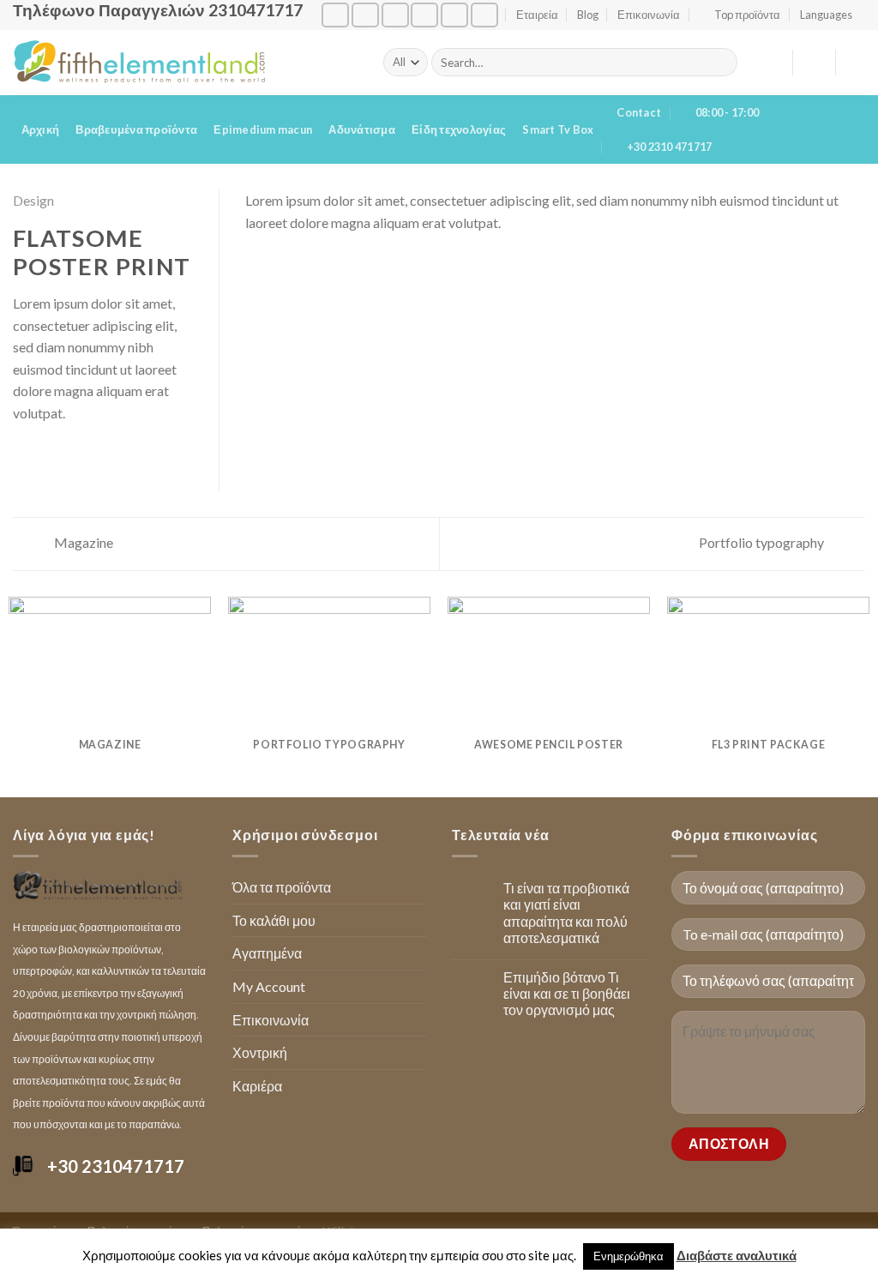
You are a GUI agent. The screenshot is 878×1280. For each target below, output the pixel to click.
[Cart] (856, 62)
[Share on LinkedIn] (107, 454)
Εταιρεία (537, 14)
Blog (587, 14)
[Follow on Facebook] (335, 15)
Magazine (82, 542)
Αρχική (40, 129)
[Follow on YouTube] (484, 15)
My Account (268, 986)
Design (33, 200)
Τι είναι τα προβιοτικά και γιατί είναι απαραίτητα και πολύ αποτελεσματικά (566, 913)
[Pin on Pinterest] (86, 454)
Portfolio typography (763, 542)
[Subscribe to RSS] (454, 15)
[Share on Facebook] (23, 454)
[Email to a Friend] (65, 454)
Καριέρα (257, 1086)
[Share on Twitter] (44, 454)
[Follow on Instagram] (365, 15)
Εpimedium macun (262, 129)
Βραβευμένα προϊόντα (136, 129)
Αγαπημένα (267, 953)
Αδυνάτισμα (361, 129)
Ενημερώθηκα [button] (628, 1256)
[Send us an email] (395, 15)
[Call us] (424, 15)
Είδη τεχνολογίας (459, 129)
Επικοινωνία (648, 14)
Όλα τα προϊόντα (281, 887)
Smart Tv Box (557, 129)
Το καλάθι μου (274, 920)
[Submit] (721, 62)
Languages (826, 14)
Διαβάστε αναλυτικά (737, 1255)
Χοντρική (259, 1052)
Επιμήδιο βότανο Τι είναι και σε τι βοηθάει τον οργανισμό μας (566, 993)
